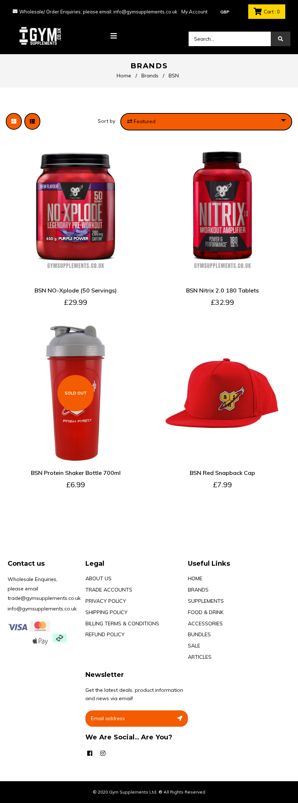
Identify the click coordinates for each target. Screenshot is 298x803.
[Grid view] (14, 121)
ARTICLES (200, 657)
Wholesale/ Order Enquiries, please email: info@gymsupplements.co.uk (98, 12)
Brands (149, 75)
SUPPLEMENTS (206, 601)
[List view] (32, 121)
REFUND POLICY (105, 634)
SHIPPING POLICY (106, 612)
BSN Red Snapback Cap (222, 472)
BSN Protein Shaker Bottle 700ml (76, 472)
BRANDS (198, 589)
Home (124, 75)
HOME (195, 578)
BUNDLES (199, 634)
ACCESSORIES (205, 623)
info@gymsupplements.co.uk (42, 608)
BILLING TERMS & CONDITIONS (122, 623)
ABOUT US (98, 578)
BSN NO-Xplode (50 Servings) (76, 290)
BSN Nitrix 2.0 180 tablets (222, 290)
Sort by (106, 121)
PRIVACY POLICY (105, 601)
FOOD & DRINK (206, 612)
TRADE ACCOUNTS (108, 589)
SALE (194, 645)
